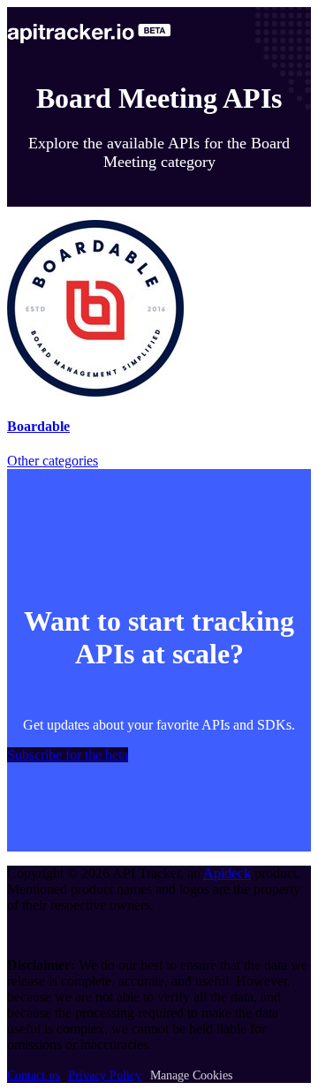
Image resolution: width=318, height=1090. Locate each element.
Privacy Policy (104, 1075)
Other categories (52, 460)
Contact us (33, 1075)
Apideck (227, 873)
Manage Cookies (191, 1075)
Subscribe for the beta (67, 754)
